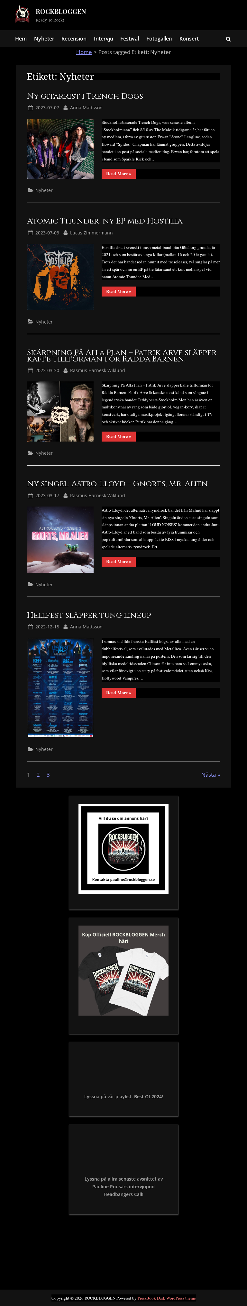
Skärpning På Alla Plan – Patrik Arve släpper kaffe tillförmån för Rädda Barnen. (122, 355)
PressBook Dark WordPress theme (167, 1298)
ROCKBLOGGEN (61, 11)
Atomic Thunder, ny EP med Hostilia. (105, 221)
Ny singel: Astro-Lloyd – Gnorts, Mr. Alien (117, 484)
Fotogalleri (159, 38)
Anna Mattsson (86, 107)
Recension (74, 38)
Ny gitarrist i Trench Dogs (85, 96)
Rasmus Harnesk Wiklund (97, 370)
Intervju (103, 38)
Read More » (121, 174)
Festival (129, 38)
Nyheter (44, 38)
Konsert (189, 38)
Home (84, 52)
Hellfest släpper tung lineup (89, 615)
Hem (21, 38)
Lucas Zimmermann (91, 232)
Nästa (208, 774)
